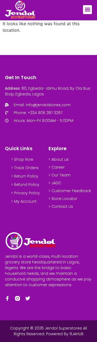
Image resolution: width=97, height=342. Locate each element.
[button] (87, 9)
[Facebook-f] (7, 298)
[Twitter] (27, 298)
